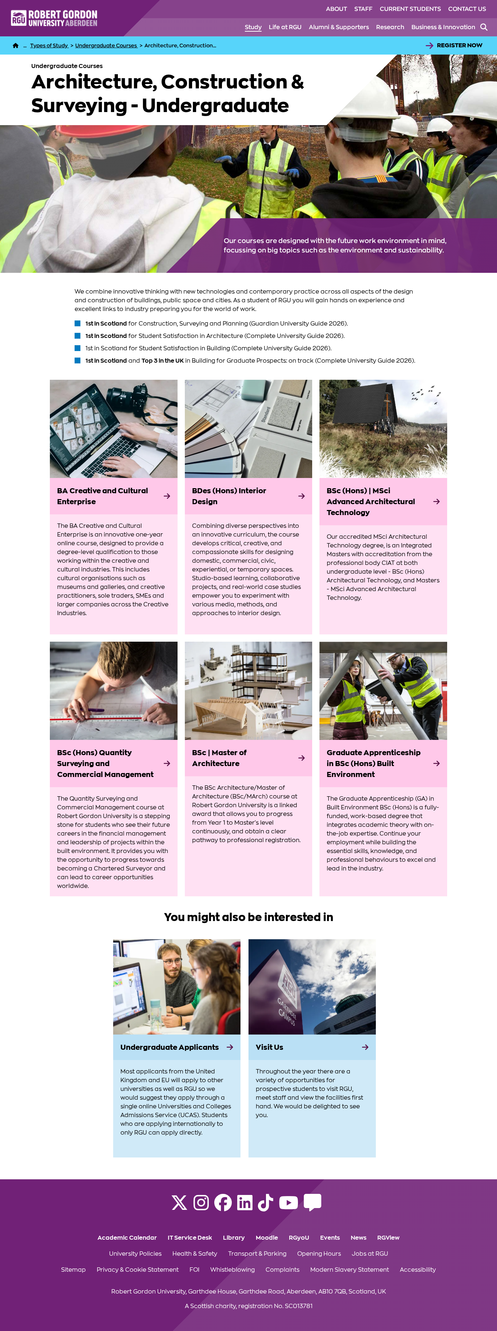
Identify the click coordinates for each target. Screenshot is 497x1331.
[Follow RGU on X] (179, 1207)
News (358, 1238)
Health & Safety (194, 1254)
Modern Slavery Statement (349, 1270)
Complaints (282, 1270)
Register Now (459, 45)
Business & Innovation (443, 27)
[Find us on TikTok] (265, 1207)
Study (253, 27)
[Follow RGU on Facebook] (223, 1207)
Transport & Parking (257, 1254)
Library (234, 1238)
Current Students (410, 9)
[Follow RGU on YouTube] (288, 1207)
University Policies (135, 1254)
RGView (388, 1238)
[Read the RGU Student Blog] (312, 1207)
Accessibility (418, 1270)
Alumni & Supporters (339, 27)
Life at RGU (285, 27)
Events (330, 1238)
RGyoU (299, 1238)
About (336, 9)
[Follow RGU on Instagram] (201, 1207)
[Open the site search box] (484, 27)
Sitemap (73, 1270)
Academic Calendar (127, 1238)
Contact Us (467, 9)
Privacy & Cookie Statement (138, 1270)
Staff (363, 9)
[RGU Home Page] (15, 45)
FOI (194, 1270)
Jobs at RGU (370, 1254)
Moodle (267, 1238)
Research (390, 27)
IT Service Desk (190, 1238)
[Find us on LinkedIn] (245, 1207)
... (25, 45)
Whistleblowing (232, 1270)
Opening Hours (319, 1254)
